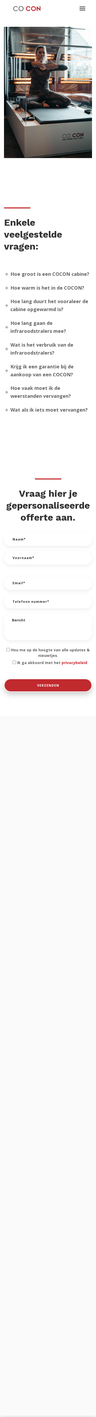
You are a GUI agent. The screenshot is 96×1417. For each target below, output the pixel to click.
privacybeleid (74, 662)
